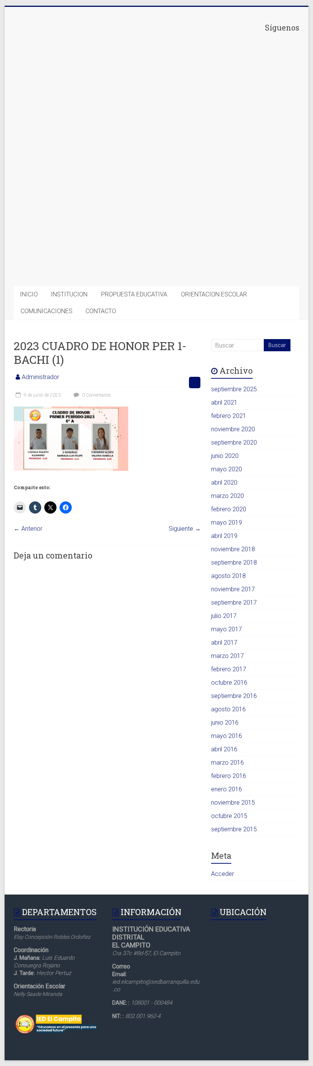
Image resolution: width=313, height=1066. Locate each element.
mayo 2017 (226, 629)
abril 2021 (224, 402)
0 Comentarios (96, 395)
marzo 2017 (227, 655)
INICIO (29, 294)
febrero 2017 (228, 669)
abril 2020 (224, 482)
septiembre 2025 (234, 389)
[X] (242, 149)
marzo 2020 (227, 495)
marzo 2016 (227, 762)
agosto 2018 (228, 575)
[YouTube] (242, 267)
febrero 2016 (228, 775)
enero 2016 (226, 789)
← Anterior (28, 528)
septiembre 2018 (234, 562)
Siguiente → (185, 528)
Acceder (222, 873)
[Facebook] (242, 90)
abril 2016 (224, 749)
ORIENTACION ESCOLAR (214, 294)
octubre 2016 (229, 682)
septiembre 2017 (234, 602)
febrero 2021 (228, 415)
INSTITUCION (69, 294)
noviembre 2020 (233, 429)
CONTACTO (101, 311)
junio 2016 (225, 722)
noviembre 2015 (233, 802)
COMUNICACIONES (47, 311)
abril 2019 (224, 535)
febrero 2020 (228, 509)
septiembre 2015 (234, 829)
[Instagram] (242, 208)
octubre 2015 (229, 816)
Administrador (40, 377)
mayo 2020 (226, 469)
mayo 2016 (226, 735)
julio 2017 (224, 615)
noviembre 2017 (233, 589)
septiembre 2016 (234, 695)
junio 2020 (225, 455)
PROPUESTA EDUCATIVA (134, 294)
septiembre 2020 (234, 442)
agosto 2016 (228, 709)
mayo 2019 (226, 522)
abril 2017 (224, 642)
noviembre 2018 (233, 549)
